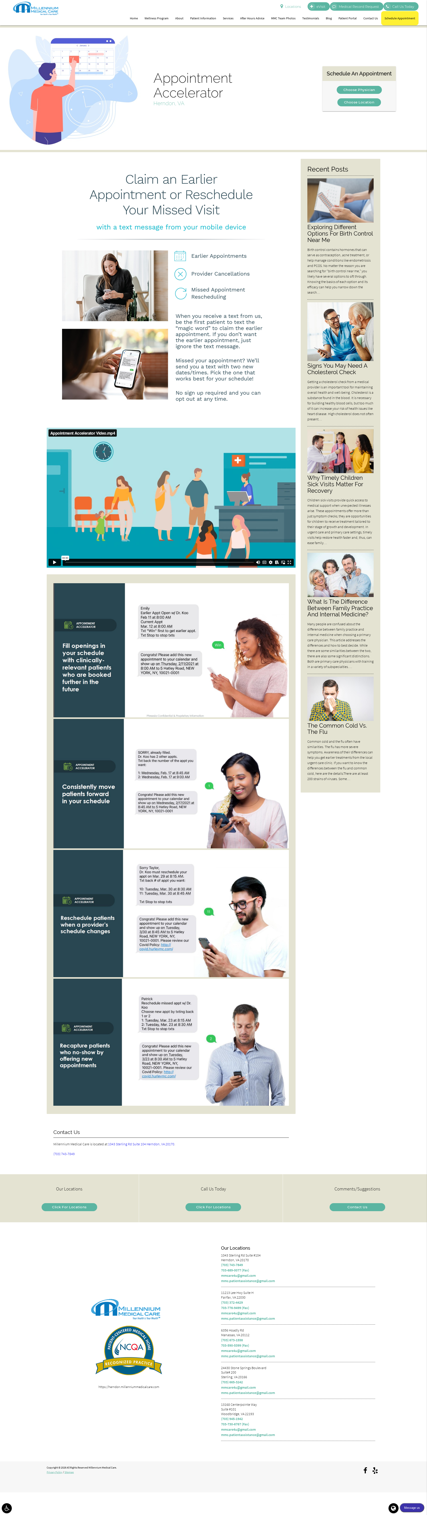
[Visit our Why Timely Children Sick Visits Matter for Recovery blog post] (340, 472)
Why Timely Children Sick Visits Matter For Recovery (335, 484)
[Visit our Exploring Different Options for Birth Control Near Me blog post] (340, 221)
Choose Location (359, 102)
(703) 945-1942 (232, 1418)
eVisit (320, 6)
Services (228, 18)
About (179, 18)
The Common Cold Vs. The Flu (337, 728)
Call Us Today (403, 6)
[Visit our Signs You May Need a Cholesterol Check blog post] (340, 360)
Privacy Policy (54, 1472)
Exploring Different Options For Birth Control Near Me (340, 233)
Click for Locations (69, 1207)
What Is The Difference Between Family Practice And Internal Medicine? (340, 608)
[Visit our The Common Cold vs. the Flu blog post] (340, 720)
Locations (293, 6)
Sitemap (69, 1472)
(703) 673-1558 (232, 1340)
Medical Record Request (359, 6)
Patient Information (203, 18)
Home (134, 18)
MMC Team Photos (283, 18)
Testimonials (310, 18)
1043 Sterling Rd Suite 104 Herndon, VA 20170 (141, 1144)
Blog (329, 18)
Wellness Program (157, 18)
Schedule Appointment (400, 18)
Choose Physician (359, 90)
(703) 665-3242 (232, 1382)
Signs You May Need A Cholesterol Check (337, 368)
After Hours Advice (252, 18)
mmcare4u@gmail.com (238, 1275)
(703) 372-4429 (232, 1302)
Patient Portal (347, 18)
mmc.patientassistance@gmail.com (248, 1281)
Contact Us (370, 18)
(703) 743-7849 (64, 1154)
